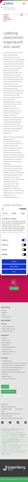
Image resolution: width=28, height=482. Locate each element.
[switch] (24, 245)
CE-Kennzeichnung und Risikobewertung (9, 444)
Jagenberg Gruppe (6, 317)
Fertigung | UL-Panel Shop (8, 351)
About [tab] (23, 213)
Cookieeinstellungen (9, 392)
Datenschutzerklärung (8, 407)
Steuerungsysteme (6, 432)
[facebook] (2, 422)
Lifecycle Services (6, 354)
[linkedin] (18, 422)
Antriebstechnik (6, 340)
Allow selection (14, 266)
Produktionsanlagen (13, 436)
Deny (14, 271)
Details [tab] (14, 213)
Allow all (14, 261)
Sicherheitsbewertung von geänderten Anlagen (13, 365)
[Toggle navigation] (24, 3)
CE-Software (5, 374)
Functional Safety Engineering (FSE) (11, 370)
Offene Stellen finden (7, 331)
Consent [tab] (5, 213)
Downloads (14, 288)
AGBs (3, 411)
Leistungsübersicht (6, 361)
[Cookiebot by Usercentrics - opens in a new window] (19, 209)
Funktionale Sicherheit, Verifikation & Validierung (14, 363)
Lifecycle (3, 436)
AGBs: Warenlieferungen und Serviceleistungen (10, 415)
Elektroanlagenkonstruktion (9, 347)
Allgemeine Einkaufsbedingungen (12, 418)
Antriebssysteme (14, 431)
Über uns (4, 310)
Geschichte (4, 312)
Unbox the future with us (8, 327)
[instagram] (10, 422)
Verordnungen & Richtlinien (9, 379)
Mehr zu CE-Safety (6, 376)
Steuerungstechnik (6, 342)
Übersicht (4, 338)
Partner (4, 314)
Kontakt (5, 387)
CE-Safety (4, 358)
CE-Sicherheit (23, 441)
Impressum (4, 404)
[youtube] (25, 422)
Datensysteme (5, 345)
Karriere (3, 324)
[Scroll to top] (25, 479)
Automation (5, 335)
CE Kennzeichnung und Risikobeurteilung (12, 367)
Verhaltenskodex (6, 409)
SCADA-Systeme (16, 432)
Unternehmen (5, 307)
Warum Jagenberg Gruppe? (8, 329)
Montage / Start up (6, 349)
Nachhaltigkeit (6, 320)
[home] (1, 7)
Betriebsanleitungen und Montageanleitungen (13, 372)
